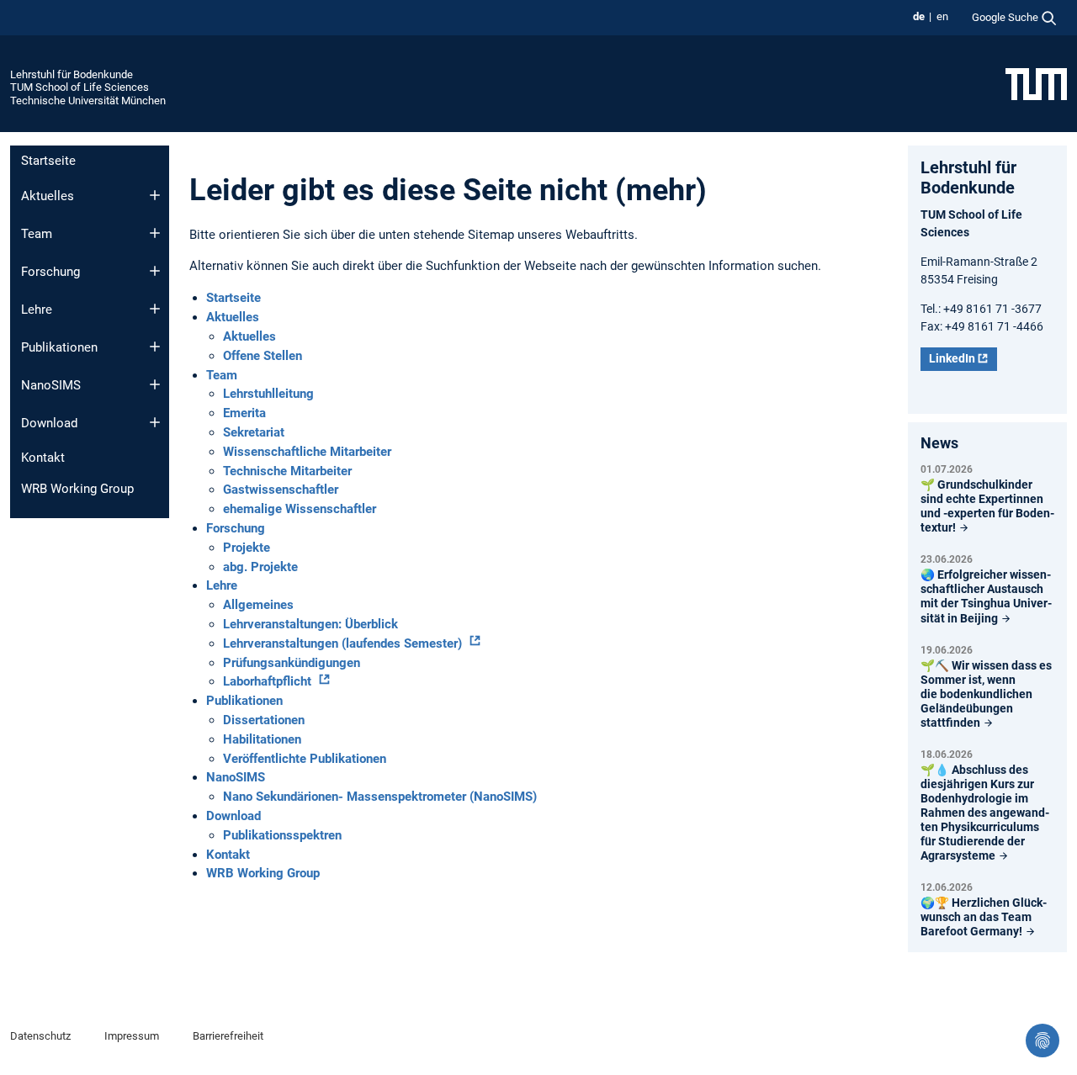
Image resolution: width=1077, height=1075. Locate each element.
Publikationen (59, 347)
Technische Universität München (88, 100)
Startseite (48, 160)
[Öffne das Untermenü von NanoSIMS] (155, 384)
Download (49, 423)
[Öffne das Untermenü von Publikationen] (155, 346)
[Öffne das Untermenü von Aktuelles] (155, 195)
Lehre (36, 309)
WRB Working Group (77, 488)
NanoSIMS (51, 385)
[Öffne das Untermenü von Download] (155, 422)
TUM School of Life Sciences (79, 87)
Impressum (131, 1036)
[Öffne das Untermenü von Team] (155, 233)
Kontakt (43, 457)
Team (36, 233)
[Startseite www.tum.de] (1036, 83)
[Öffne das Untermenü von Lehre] (155, 309)
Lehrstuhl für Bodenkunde (71, 74)
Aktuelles (47, 196)
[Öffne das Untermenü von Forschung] (155, 271)
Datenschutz (40, 1036)
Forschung (50, 271)
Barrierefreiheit (228, 1036)
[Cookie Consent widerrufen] (1042, 1040)
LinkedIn (952, 358)
